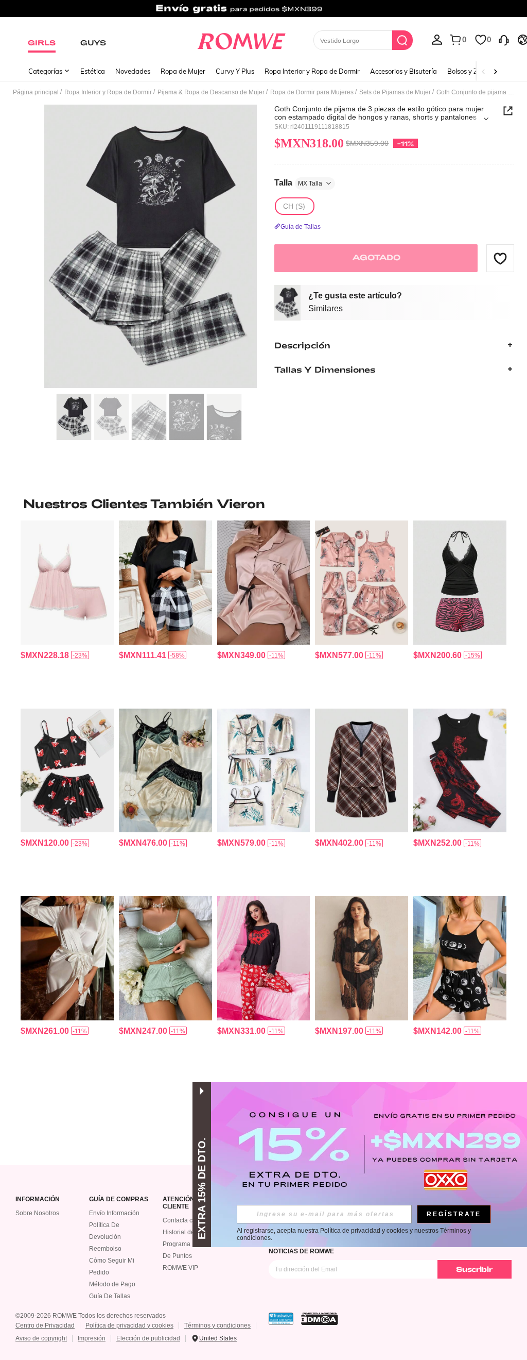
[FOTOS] (150, 247)
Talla (298, 182)
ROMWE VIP (180, 1267)
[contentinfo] (45, 655)
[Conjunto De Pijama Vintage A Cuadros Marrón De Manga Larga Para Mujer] (361, 770)
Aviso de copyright (41, 1338)
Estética (92, 71)
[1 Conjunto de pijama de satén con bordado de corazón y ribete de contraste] (263, 582)
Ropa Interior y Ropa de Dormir (312, 71)
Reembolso (105, 1248)
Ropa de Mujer (183, 71)
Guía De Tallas (109, 1296)
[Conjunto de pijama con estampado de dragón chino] (459, 770)
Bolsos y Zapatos (473, 71)
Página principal (36, 92)
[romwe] (241, 39)
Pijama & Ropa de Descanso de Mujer (211, 92)
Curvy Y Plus (235, 71)
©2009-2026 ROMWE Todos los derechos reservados (90, 1315)
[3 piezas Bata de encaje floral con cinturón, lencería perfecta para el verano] (361, 958)
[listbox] (437, 39)
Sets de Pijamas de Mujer (395, 92)
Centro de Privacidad (45, 1325)
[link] (263, 12)
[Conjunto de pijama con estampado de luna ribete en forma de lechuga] (459, 958)
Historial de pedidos (191, 1232)
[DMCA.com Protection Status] (319, 1319)
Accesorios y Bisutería (403, 71)
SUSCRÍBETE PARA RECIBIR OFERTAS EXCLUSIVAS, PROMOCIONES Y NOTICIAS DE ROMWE (375, 1247)
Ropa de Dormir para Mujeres (312, 92)
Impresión (92, 1338)
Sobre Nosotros (37, 1213)
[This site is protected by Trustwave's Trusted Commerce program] (281, 1319)
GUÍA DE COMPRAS (118, 1199)
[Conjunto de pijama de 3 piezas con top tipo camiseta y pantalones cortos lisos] (165, 770)
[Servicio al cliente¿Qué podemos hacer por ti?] (504, 39)
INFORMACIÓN (37, 1199)
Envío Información (114, 1213)
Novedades (132, 71)
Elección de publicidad (148, 1338)
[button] (500, 258)
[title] (263, 503)
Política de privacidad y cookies (129, 1325)
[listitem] (67, 610)
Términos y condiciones (217, 1325)
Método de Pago (112, 1284)
